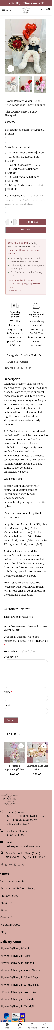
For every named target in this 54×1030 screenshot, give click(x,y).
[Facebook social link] (14, 368)
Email (8, 705)
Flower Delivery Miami (18, 100)
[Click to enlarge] (11, 68)
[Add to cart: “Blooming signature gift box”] (7, 760)
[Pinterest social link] (22, 368)
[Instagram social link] (6, 864)
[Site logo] (25, 10)
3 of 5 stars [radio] (28, 651)
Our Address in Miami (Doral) (23, 853)
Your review (12, 656)
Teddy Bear (38, 355)
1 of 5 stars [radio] (23, 651)
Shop (37, 100)
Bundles (25, 355)
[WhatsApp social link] (19, 864)
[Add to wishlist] (21, 745)
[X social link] (18, 368)
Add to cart (32, 222)
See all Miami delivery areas (21, 280)
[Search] (41, 10)
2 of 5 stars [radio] (26, 651)
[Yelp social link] (23, 864)
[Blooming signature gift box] (14, 752)
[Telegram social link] (30, 368)
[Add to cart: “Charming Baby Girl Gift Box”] (30, 760)
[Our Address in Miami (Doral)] (1, 852)
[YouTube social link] (10, 864)
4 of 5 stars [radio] (31, 651)
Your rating (11, 651)
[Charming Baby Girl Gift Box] (37, 752)
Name (8, 692)
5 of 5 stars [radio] (34, 651)
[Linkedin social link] (26, 368)
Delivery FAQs (14, 290)
